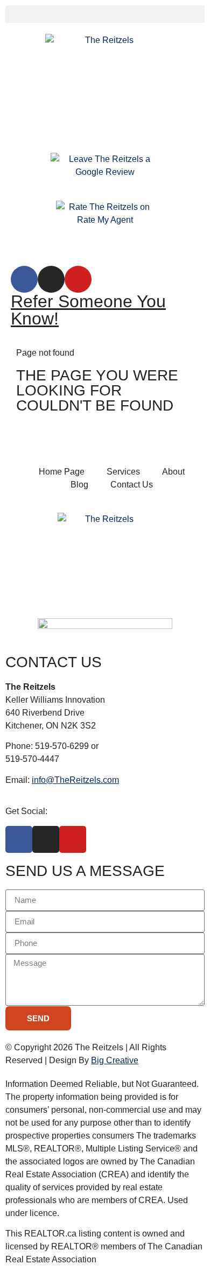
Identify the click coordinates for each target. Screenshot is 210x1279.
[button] (105, 14)
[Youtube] (78, 279)
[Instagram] (51, 279)
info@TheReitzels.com (75, 780)
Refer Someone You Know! (88, 310)
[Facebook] (24, 279)
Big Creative (114, 1060)
